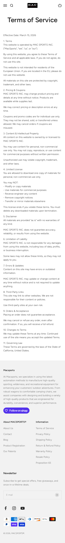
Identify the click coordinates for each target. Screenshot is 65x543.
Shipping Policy (44, 439)
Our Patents (9, 451)
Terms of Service (45, 428)
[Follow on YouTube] (22, 508)
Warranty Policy (44, 451)
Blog (5, 439)
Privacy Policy (43, 434)
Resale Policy (43, 457)
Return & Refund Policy (48, 445)
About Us (8, 428)
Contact (7, 434)
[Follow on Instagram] (14, 508)
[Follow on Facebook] (5, 508)
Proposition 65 (43, 462)
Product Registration (14, 445)
